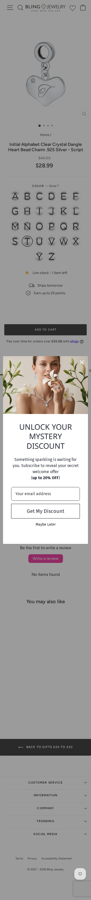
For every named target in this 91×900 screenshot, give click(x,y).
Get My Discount (45, 511)
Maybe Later (46, 524)
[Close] (82, 362)
